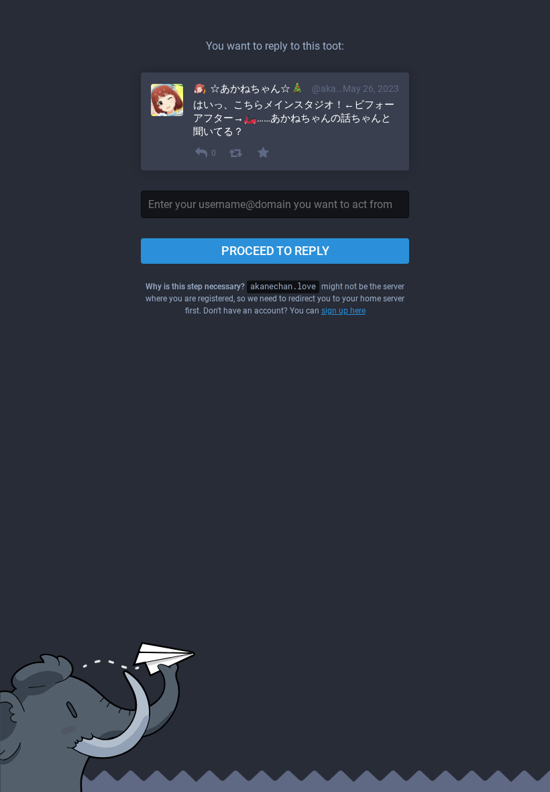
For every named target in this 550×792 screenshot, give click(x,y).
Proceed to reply (275, 251)
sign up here (343, 310)
